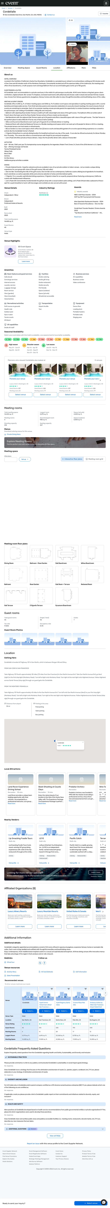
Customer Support (61, 1156)
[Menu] (2, 3)
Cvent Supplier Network (10, 1151)
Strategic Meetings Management (39, 1159)
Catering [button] (42, 855)
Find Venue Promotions (10, 1156)
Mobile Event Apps (34, 1156)
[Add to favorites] (51, 989)
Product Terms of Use (88, 1153)
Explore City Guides (8, 1159)
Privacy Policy (86, 1151)
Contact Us (59, 1153)
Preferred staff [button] (43, 858)
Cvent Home (59, 1151)
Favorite (105, 13)
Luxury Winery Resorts (17, 911)
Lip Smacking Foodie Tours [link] (20, 838)
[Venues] (106, 3)
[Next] (103, 794)
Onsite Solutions (7, 1161)
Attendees (7, 456)
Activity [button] (11, 855)
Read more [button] (11, 803)
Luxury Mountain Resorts (47, 911)
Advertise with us (87, 1159)
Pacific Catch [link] (76, 838)
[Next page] (100, 380)
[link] (20, 830)
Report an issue (33, 1143)
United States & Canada (76, 911)
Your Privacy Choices (62, 1159)
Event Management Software (38, 1151)
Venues (10, 8)
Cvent (3, 8)
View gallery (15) (101, 61)
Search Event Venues (9, 1153)
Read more (78, 217)
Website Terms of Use (88, 1156)
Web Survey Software (35, 1161)
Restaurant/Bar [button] (51, 855)
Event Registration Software (38, 1153)
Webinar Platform (34, 1164)
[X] (40, 963)
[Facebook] (44, 963)
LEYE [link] (41, 838)
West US (99, 911)
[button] (33, 41)
